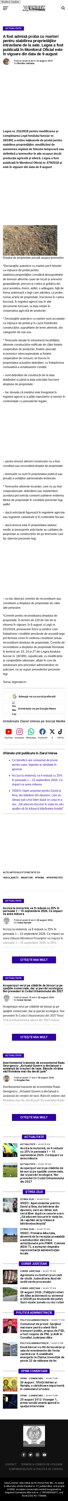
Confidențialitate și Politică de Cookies (36, 1469)
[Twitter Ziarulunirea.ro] (30, 1454)
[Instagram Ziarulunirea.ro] (37, 1454)
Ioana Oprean (24, 922)
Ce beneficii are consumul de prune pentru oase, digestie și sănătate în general (35, 765)
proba (40, 877)
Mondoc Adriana (25, 63)
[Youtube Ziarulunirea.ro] (44, 1454)
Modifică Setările (10, 2)
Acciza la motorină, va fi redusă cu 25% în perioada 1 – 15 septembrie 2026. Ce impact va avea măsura (37, 780)
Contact (11, 1464)
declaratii (11, 877)
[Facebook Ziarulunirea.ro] (23, 1454)
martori (27, 877)
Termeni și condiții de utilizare (42, 1464)
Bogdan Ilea (23, 1080)
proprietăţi (55, 877)
